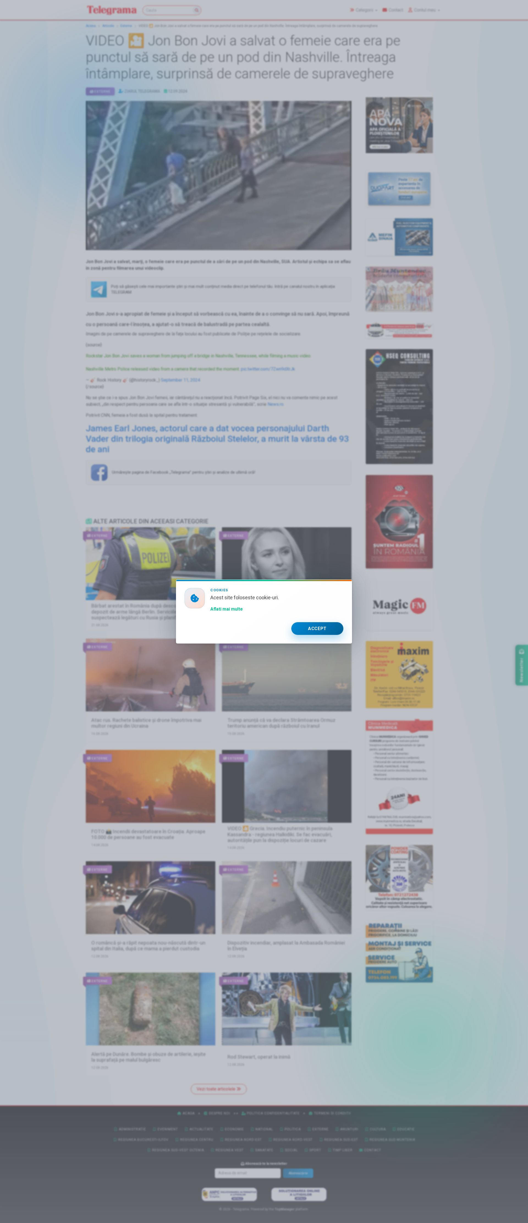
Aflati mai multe (226, 609)
